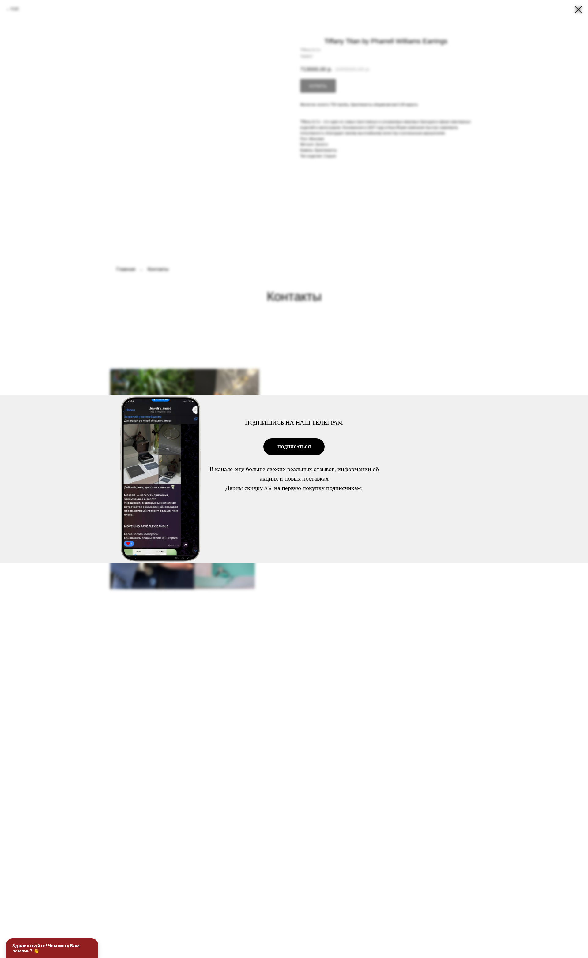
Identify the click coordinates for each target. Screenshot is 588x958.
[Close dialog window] (578, 9)
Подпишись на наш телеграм (294, 422)
